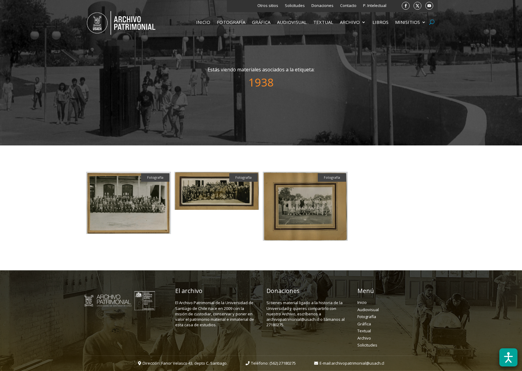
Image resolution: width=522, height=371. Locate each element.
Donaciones (322, 5)
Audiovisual (292, 22)
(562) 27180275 (282, 363)
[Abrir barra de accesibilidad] (508, 357)
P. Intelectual (374, 5)
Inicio (203, 22)
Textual (323, 22)
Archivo (350, 22)
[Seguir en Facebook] (406, 6)
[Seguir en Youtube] (429, 6)
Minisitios (407, 22)
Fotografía (231, 22)
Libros (380, 22)
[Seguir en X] (417, 6)
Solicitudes (295, 5)
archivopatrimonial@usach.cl (357, 363)
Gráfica (261, 22)
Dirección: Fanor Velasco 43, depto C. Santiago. (185, 363)
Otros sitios (267, 5)
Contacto (348, 5)
